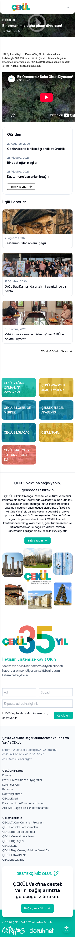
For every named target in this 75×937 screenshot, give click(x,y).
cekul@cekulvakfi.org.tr (17, 759)
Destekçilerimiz (12, 794)
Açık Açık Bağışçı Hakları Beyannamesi (25, 808)
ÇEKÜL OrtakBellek (14, 855)
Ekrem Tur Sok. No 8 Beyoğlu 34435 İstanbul (29, 750)
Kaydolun (63, 715)
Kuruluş (6, 775)
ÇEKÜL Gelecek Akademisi (18, 836)
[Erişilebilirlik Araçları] (66, 928)
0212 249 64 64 (12, 754)
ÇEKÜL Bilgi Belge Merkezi (18, 832)
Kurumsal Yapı (11, 784)
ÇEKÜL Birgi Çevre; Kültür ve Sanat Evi (25, 850)
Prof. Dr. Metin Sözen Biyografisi (22, 780)
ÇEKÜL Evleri (10, 798)
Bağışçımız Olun (35, 908)
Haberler (9, 20)
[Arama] (68, 7)
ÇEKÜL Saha (9, 845)
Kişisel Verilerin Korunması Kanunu (23, 803)
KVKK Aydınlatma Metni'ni (21, 713)
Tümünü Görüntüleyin (54, 351)
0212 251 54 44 (34, 754)
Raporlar (7, 789)
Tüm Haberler (19, 186)
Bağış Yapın (35, 540)
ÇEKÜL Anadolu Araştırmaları (20, 827)
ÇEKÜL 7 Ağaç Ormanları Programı (23, 822)
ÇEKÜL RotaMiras (13, 859)
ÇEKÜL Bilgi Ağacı (13, 841)
